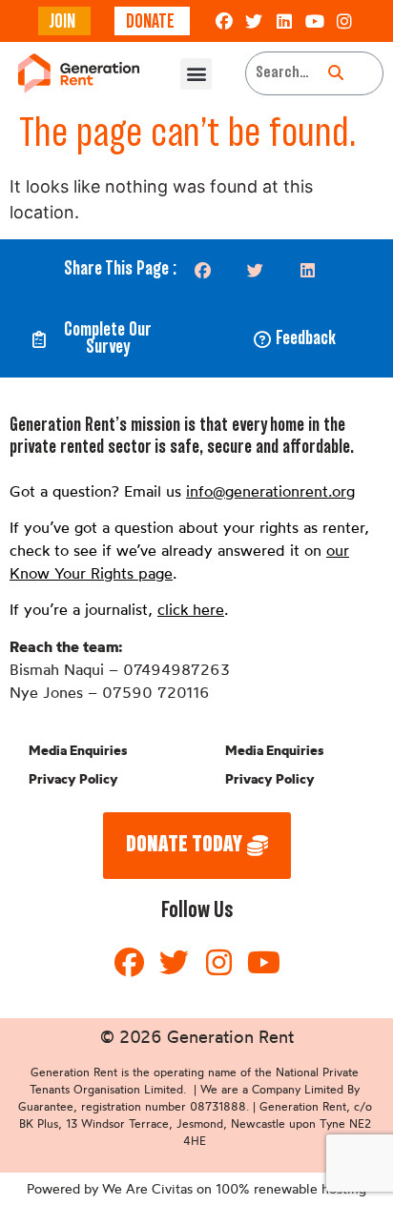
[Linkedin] (284, 20)
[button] (196, 74)
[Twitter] (254, 20)
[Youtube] (314, 20)
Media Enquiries (78, 750)
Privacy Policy (73, 778)
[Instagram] (344, 20)
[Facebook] (224, 20)
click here (190, 609)
